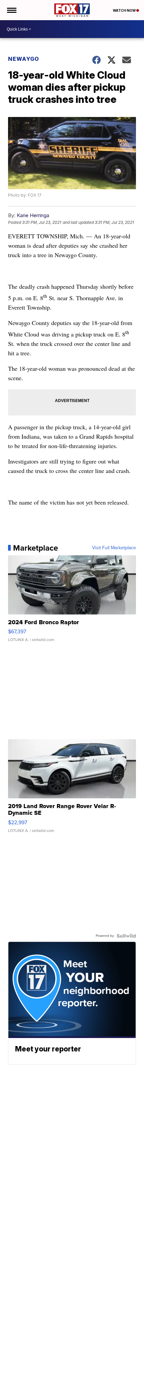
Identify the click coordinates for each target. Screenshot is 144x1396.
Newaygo (23, 58)
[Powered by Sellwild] (126, 935)
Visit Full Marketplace (114, 548)
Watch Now (124, 10)
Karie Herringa (33, 215)
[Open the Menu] (11, 10)
